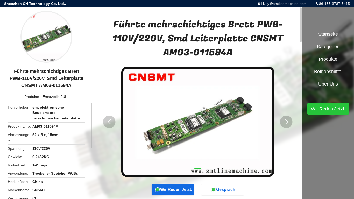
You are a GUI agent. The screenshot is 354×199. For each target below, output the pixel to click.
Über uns (328, 84)
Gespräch (225, 189)
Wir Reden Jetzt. (176, 189)
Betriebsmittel (328, 71)
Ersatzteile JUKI (55, 97)
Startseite (328, 34)
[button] (109, 122)
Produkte (31, 97)
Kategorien (328, 46)
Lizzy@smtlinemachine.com (284, 4)
